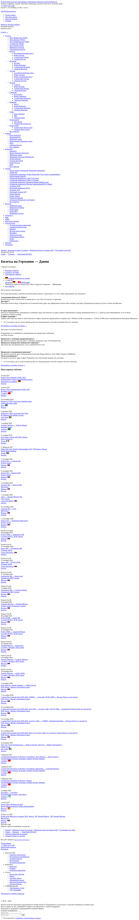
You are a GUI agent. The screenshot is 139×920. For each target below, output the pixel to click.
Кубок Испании (20, 65)
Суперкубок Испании (22, 67)
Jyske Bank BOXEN (24, 254)
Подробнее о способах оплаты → (13, 365)
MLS (15, 116)
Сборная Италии (20, 90)
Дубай (3, 453)
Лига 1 (16, 104)
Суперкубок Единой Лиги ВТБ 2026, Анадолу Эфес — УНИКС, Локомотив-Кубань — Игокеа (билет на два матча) (44, 721)
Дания (3, 254)
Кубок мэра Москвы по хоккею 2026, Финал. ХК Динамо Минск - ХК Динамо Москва (33, 816)
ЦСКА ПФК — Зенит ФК (10, 618)
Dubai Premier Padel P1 (18, 176)
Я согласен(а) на (22, 918)
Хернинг (11, 254)
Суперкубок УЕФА (17, 44)
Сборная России (20, 59)
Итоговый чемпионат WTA (20, 188)
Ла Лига (17, 63)
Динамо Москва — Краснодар (12, 646)
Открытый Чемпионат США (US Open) (24, 178)
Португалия (14, 126)
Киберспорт (14, 241)
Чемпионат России (17, 213)
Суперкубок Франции (22, 108)
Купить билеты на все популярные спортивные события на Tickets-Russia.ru (29, 2)
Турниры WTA (15, 186)
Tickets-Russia (6, 843)
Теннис (8, 168)
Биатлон (8, 204)
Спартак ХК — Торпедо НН (11, 485)
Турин (3, 441)
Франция (13, 102)
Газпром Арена (6, 550)
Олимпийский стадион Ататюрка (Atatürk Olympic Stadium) (23, 759)
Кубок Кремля (15, 194)
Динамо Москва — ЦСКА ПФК (13, 673)
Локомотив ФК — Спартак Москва (14, 590)
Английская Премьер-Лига (24, 73)
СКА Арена (5, 499)
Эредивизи (18, 122)
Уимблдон (13, 172)
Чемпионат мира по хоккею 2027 (42, 250)
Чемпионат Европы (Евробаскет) (22, 157)
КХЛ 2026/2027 (15, 135)
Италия (12, 83)
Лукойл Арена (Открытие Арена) (13, 606)
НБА (11, 165)
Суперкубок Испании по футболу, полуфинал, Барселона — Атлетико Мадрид (30, 769)
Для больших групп (17, 888)
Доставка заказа (11, 17)
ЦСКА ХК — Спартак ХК (11, 461)
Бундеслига (18, 94)
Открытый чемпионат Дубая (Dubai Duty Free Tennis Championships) (35, 174)
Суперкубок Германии (22, 98)
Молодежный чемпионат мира (21, 141)
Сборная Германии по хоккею (19, 278)
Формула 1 (9, 215)
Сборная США (19, 118)
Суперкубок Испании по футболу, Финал (16, 781)
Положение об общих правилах (12, 894)
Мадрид (4, 809)
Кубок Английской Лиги (23, 77)
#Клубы (8, 243)
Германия (13, 92)
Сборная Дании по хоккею (15, 836)
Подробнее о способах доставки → (14, 326)
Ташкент (4, 797)
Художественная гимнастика (20, 225)
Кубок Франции (20, 106)
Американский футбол (18, 227)
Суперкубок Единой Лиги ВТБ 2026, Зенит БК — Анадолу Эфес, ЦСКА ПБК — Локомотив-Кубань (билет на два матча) (46, 709)
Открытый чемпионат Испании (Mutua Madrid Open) (29, 182)
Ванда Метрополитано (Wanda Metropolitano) (17, 806)
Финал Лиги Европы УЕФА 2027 (13, 377)
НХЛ (11, 143)
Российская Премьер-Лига (23, 53)
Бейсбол (13, 229)
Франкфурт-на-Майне (9, 382)
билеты (3, 384)
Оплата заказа (10, 15)
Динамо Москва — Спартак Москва (14, 659)
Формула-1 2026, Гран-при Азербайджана (16, 401)
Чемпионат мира (16, 139)
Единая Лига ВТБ (16, 161)
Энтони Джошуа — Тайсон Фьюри (14, 425)
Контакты (4, 849)
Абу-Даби (4, 417)
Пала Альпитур (6, 439)
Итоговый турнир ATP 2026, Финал (14, 437)
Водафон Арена (7, 391)
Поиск (12, 876)
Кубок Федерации (16, 198)
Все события (14, 131)
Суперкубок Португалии (23, 128)
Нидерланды (14, 120)
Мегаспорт (5, 487)
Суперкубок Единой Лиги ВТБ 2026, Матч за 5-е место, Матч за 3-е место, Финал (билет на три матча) (39, 733)
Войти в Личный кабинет (10, 24)
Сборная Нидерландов (22, 124)
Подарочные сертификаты (19, 857)
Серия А (17, 85)
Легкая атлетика (16, 235)
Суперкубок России (21, 57)
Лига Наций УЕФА (17, 46)
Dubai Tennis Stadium (8, 451)
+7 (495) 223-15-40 (7, 6)
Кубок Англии (19, 75)
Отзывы (8, 21)
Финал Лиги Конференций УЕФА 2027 (15, 389)
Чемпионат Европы (17, 47)
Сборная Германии (21, 100)
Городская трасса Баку (9, 403)
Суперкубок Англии (21, 79)
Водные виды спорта (17, 231)
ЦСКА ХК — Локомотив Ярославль (14, 521)
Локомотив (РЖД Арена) (10, 578)
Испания (13, 61)
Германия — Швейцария (17, 282)
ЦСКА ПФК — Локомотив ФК (12, 534)
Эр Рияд (4, 429)
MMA (7, 219)
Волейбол (13, 233)
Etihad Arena (5, 747)
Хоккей (8, 133)
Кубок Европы (15, 159)
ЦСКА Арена (6, 463)
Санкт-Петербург (7, 501)
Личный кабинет (16, 859)
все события (9, 286)
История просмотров (17, 863)
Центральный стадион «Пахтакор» (14, 794)
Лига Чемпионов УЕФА (18, 38)
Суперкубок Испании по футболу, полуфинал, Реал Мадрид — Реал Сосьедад (30, 757)
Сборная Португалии (22, 129)
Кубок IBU (14, 211)
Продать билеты (11, 19)
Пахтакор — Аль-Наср (9, 792)
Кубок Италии (19, 87)
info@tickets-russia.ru (8, 11)
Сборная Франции (21, 110)
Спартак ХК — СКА (8, 509)
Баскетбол (9, 149)
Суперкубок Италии (21, 88)
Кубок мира (14, 209)
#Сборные (9, 245)
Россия (12, 51)
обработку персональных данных (28, 918)
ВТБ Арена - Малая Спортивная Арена (15, 687)
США (12, 112)
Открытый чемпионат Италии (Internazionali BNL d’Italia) (31, 184)
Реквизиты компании (17, 870)
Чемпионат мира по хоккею (18, 250)
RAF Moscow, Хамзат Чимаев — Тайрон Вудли (18, 685)
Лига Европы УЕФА (17, 40)
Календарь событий (17, 874)
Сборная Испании (20, 69)
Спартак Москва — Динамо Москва (14, 604)
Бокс (7, 217)
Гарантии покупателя (18, 855)
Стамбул (4, 394)
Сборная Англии (20, 81)
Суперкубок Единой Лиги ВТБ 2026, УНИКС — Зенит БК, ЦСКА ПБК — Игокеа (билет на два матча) (39, 697)
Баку (2, 405)
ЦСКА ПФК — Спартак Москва (13, 632)
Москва (4, 465)
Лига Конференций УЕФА (19, 42)
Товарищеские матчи (17, 49)
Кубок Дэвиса (15, 196)
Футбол (8, 36)
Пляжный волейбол (17, 237)
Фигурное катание (12, 221)
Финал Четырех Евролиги (19, 153)
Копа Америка (19, 114)
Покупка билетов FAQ (18, 882)
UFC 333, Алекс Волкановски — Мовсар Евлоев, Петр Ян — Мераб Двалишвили (31, 745)
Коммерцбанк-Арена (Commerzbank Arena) (16, 379)
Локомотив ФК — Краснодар (12, 576)
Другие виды (10, 223)
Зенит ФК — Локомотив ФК (11, 548)
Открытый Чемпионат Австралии (22, 200)
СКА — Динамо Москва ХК (11, 497)
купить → (4, 32)
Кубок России (19, 55)
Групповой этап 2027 (63, 250)
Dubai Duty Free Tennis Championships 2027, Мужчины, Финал (24, 449)
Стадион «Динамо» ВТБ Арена (12, 647)
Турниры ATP (15, 190)
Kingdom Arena (6, 427)
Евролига (13, 151)
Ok (23, 915)
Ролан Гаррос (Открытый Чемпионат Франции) (27, 170)
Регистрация (14, 861)
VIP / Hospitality (15, 890)
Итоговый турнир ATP (18, 192)
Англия (12, 71)
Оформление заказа (17, 880)
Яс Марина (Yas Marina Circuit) (12, 415)
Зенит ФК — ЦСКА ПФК (10, 562)
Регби (12, 239)
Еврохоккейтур (15, 137)
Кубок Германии (20, 96)
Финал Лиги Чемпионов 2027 (12, 804)
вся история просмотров (21, 840)
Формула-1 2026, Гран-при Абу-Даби (14, 413)
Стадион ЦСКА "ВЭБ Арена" (12, 536)
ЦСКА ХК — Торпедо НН (11, 473)
